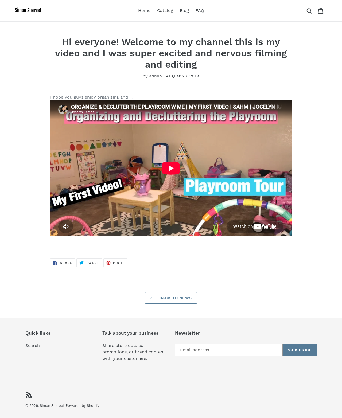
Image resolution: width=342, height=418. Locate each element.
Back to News (175, 298)
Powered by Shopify (82, 406)
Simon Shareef (52, 406)
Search (32, 345)
